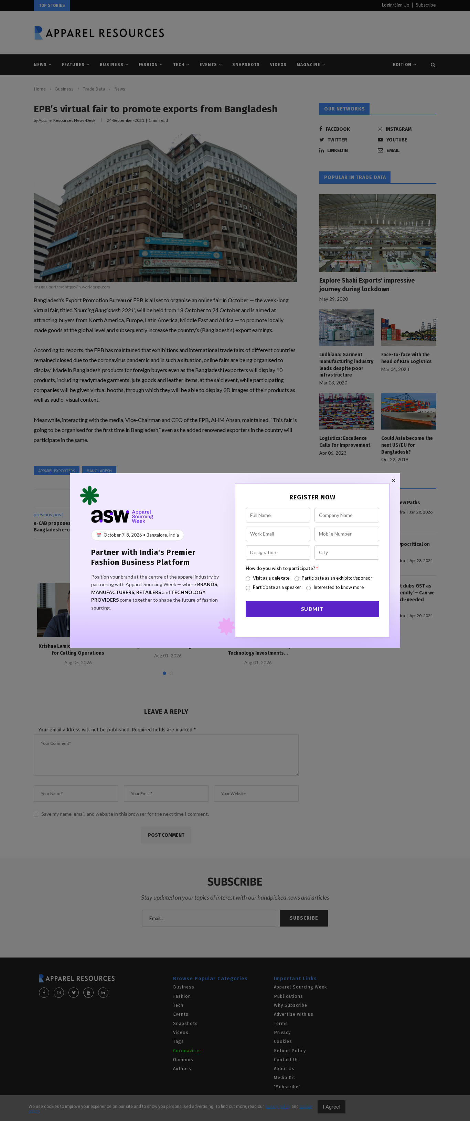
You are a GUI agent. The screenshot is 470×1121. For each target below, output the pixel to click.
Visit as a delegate (271, 578)
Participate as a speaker (277, 587)
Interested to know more (338, 587)
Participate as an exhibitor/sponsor (337, 578)
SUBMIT (312, 609)
